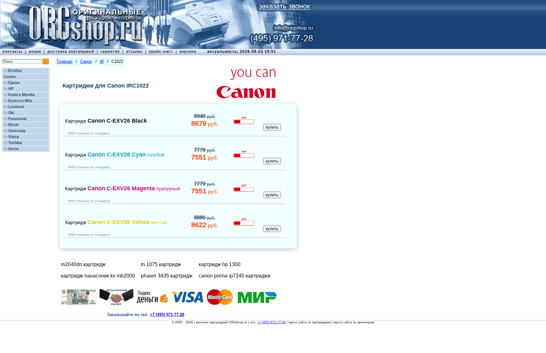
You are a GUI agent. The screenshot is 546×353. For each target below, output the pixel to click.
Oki (11, 113)
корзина (188, 51)
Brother (15, 71)
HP (11, 89)
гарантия (110, 51)
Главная (64, 61)
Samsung (16, 131)
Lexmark (16, 107)
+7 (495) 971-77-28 (271, 322)
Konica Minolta (21, 95)
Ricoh (13, 125)
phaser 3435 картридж (166, 275)
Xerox (13, 149)
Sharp (13, 137)
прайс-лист (161, 51)
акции (35, 51)
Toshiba (15, 143)
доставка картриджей (70, 51)
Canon (9, 77)
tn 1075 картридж (161, 264)
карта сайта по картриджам (309, 322)
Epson (14, 83)
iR (102, 61)
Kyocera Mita (20, 101)
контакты (12, 51)
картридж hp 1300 (219, 264)
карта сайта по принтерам (354, 322)
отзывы (134, 51)
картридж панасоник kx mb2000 (98, 275)
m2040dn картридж (83, 264)
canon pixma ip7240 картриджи (234, 275)
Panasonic (17, 119)
